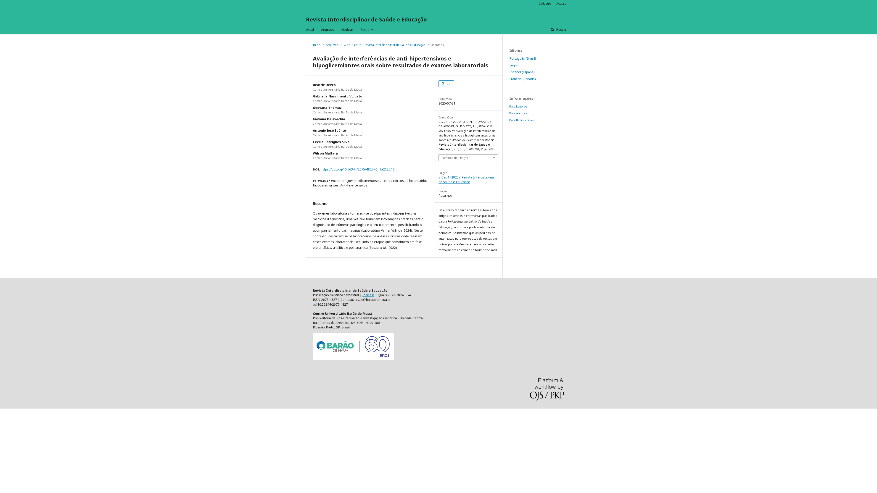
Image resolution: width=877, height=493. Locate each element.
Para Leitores (518, 106)
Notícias (347, 29)
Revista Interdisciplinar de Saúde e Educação (366, 19)
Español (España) (522, 72)
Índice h (368, 295)
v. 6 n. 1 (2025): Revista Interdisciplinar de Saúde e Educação (384, 45)
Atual (310, 29)
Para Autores (518, 113)
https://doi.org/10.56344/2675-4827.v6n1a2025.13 (358, 169)
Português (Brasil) (522, 58)
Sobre (365, 29)
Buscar (560, 29)
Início (316, 45)
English (514, 65)
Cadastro (545, 3)
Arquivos (327, 29)
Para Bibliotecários (522, 120)
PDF (448, 84)
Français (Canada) (522, 79)
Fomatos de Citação (455, 158)
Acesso (561, 3)
